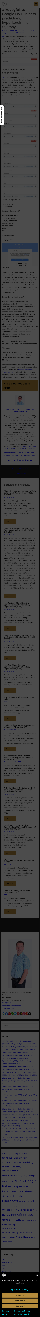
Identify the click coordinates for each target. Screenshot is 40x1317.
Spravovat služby (19, 1289)
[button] (37, 1275)
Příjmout (20, 1295)
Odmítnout (20, 1301)
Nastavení (20, 1306)
